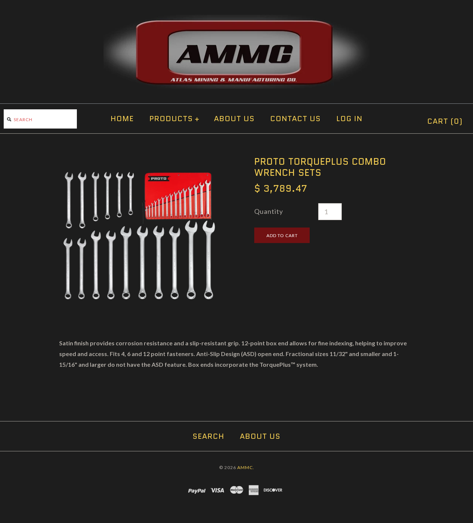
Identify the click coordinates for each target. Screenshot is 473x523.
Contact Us (295, 118)
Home (122, 118)
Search (208, 436)
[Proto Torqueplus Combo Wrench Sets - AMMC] (139, 161)
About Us (234, 118)
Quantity (268, 211)
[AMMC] (236, 20)
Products (174, 118)
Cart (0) (445, 121)
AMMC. (245, 467)
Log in (349, 118)
